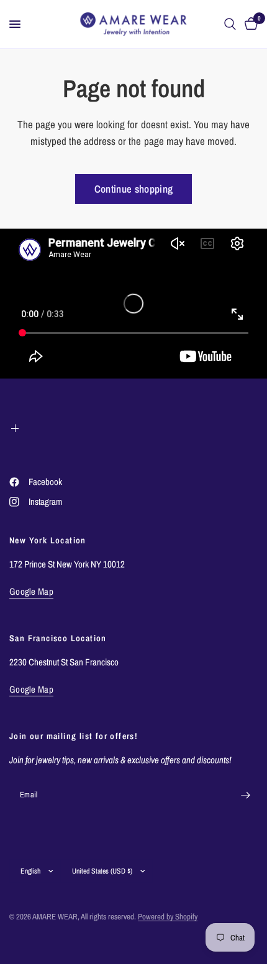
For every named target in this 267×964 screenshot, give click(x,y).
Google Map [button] (31, 591)
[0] (249, 24)
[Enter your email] (245, 795)
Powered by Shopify (167, 916)
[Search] (230, 24)
